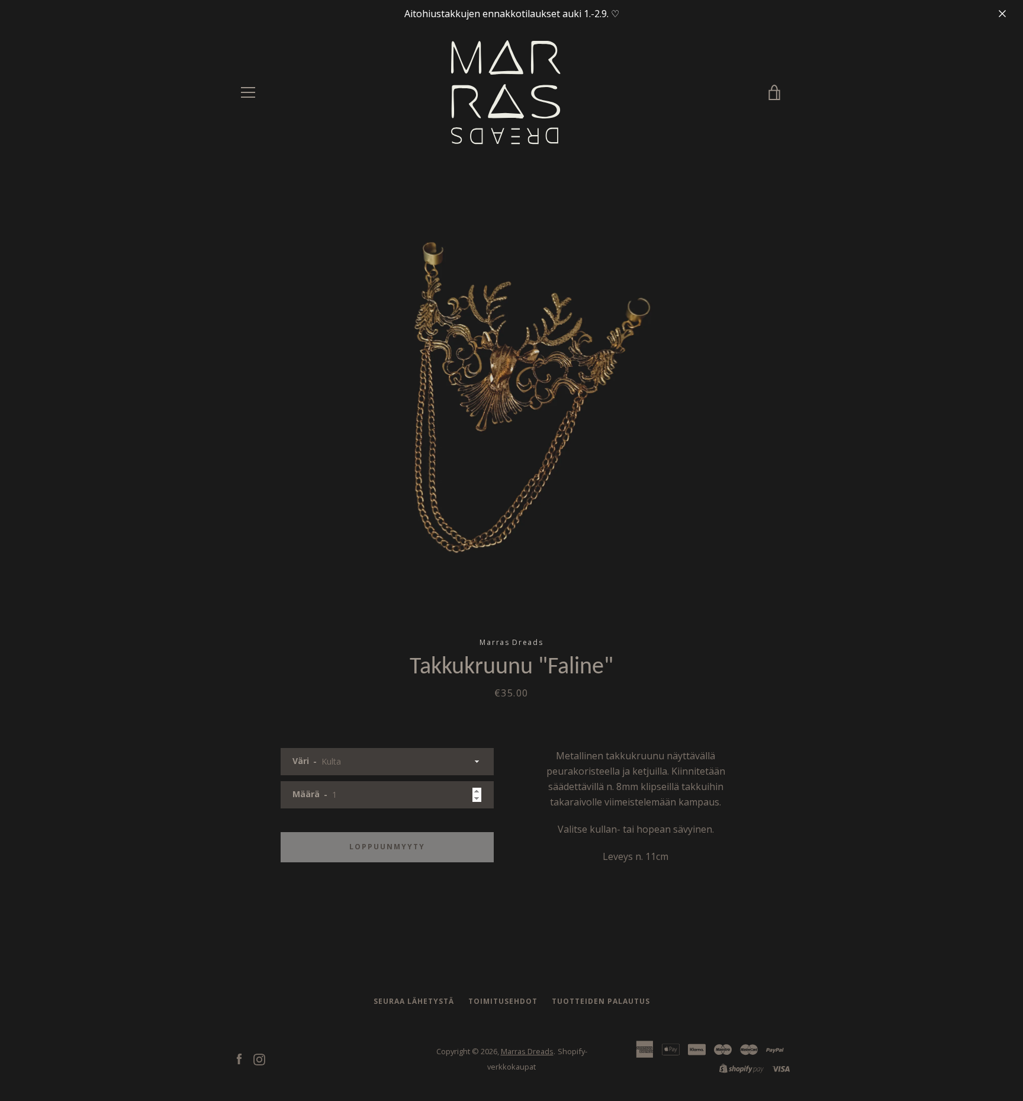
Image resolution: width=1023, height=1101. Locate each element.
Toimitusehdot (503, 1001)
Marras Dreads (527, 1051)
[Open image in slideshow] (511, 397)
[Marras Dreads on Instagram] (259, 1058)
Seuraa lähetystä (414, 1001)
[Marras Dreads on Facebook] (239, 1058)
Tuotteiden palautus (601, 1001)
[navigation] (248, 92)
